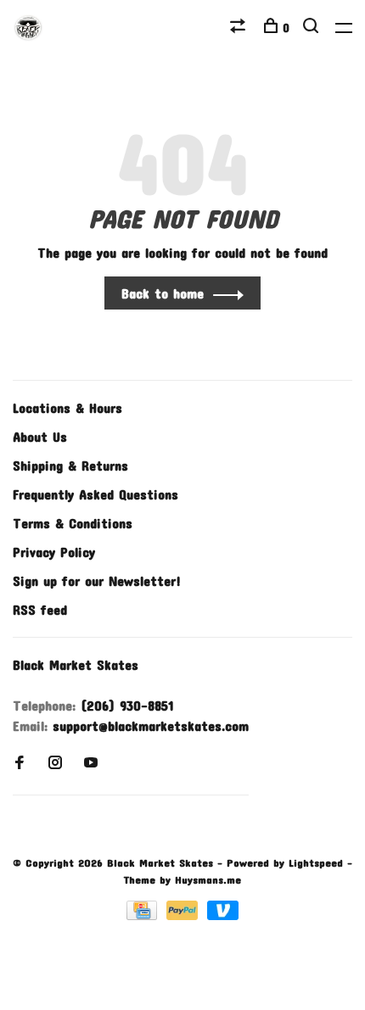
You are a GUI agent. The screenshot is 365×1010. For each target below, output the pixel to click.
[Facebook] (19, 763)
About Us (40, 436)
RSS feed (40, 609)
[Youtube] (91, 763)
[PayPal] (184, 915)
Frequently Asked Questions (95, 494)
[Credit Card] (144, 915)
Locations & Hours (67, 407)
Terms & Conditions (72, 523)
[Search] (313, 27)
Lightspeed (316, 862)
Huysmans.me (208, 879)
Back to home (162, 293)
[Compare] (240, 27)
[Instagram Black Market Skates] (55, 763)
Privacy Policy (54, 552)
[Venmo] (223, 915)
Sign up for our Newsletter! (97, 580)
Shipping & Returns (70, 465)
